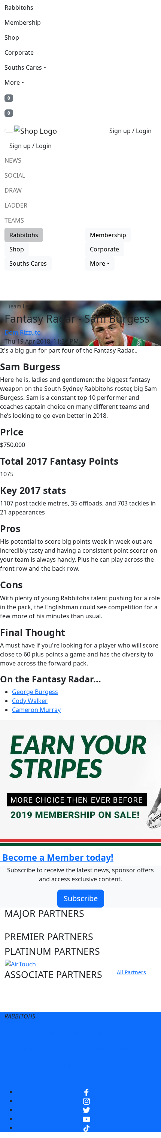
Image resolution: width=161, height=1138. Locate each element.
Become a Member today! (56, 857)
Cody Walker (30, 701)
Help (27, 1049)
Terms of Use (38, 1034)
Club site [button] (23, 988)
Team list (19, 306)
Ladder (15, 205)
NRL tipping (63, 1064)
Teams (14, 220)
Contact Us (62, 1049)
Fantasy (103, 1064)
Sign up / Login (130, 131)
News (12, 160)
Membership (22, 22)
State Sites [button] (27, 1003)
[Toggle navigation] (9, 131)
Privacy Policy (88, 1034)
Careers (130, 1034)
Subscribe (81, 898)
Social (14, 175)
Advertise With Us (114, 1049)
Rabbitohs (18, 7)
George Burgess (35, 692)
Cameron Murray (36, 710)
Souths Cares (23, 67)
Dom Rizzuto (22, 332)
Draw (13, 190)
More (12, 82)
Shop (11, 37)
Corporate (19, 52)
